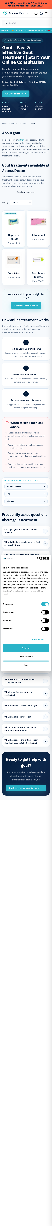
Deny (26, 665)
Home (4, 123)
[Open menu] (46, 13)
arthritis (21, 139)
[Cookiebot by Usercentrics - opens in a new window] (37, 558)
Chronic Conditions (19, 123)
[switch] (45, 612)
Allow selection (26, 656)
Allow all (26, 648)
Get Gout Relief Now (14, 94)
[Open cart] (41, 13)
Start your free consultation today (24, 788)
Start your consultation (24, 305)
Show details (38, 639)
